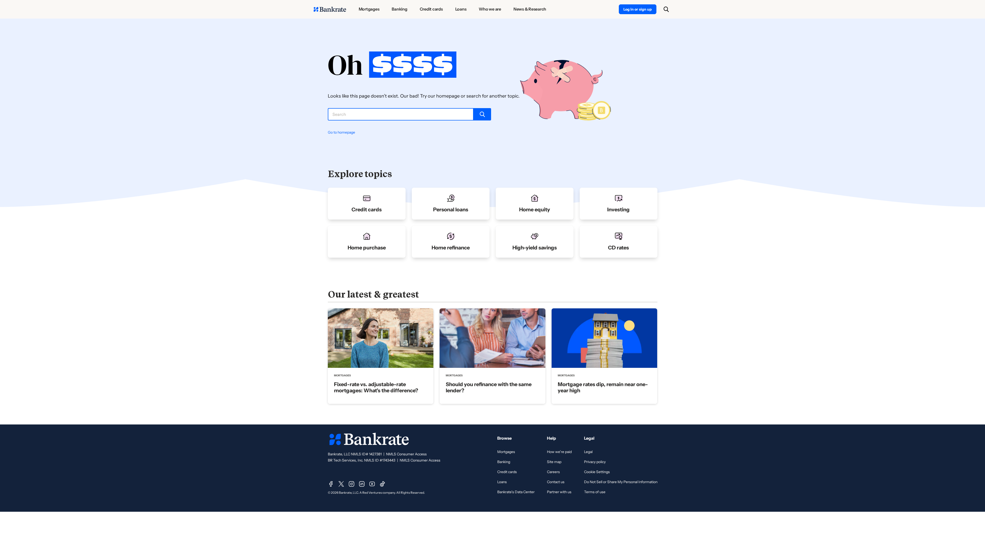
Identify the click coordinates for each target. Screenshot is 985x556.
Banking (503, 461)
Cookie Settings (597, 472)
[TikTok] (382, 484)
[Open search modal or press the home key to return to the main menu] (666, 9)
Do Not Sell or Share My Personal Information (620, 482)
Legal (588, 451)
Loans (502, 482)
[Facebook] (331, 484)
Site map (554, 461)
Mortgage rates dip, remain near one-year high (603, 387)
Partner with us (559, 492)
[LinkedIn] (362, 484)
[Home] (329, 9)
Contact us (555, 482)
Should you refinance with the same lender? (489, 387)
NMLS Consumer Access (406, 454)
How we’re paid (559, 451)
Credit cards (507, 472)
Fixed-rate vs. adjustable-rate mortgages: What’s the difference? (376, 387)
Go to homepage (341, 132)
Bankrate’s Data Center (516, 492)
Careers (553, 472)
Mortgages (506, 451)
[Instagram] (351, 484)
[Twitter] (341, 484)
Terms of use (594, 492)
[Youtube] (372, 484)
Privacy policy (595, 461)
